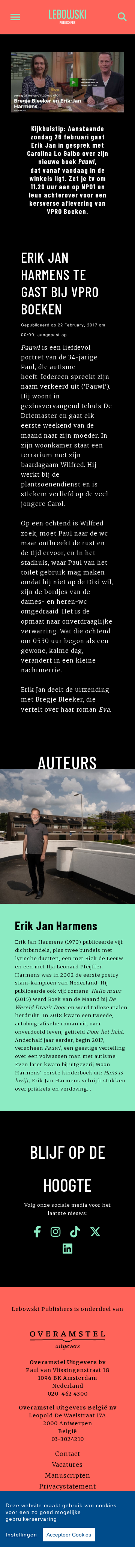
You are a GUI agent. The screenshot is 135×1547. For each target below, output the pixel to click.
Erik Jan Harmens (56, 925)
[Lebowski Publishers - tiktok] (75, 1232)
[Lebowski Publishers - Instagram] (56, 1232)
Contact (67, 1453)
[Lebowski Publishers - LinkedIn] (68, 1248)
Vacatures (67, 1464)
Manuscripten (67, 1475)
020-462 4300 (68, 1393)
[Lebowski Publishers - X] (95, 1232)
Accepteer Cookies (68, 1535)
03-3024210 (67, 1439)
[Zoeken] (122, 17)
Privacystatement (67, 1486)
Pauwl (30, 347)
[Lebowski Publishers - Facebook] (37, 1232)
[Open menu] (15, 17)
